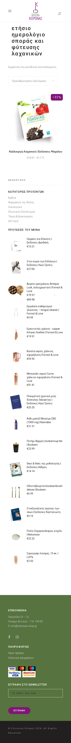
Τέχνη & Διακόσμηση (20, 216)
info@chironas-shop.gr (24, 626)
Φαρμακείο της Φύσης (21, 202)
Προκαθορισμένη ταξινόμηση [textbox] (29, 81)
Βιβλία (12, 197)
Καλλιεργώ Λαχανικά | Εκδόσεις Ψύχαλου (35, 151)
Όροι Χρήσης (16, 653)
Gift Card (13, 221)
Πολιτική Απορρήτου (20, 657)
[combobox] (33, 80)
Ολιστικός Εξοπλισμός (21, 211)
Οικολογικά (15, 207)
